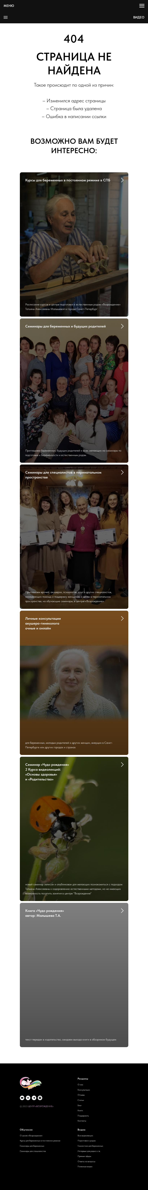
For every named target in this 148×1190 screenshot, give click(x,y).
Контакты (82, 1120)
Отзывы (81, 1095)
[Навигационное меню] (141, 6)
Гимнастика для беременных (90, 1146)
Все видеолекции (85, 1135)
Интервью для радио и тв (89, 1151)
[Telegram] (34, 1098)
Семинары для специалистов (33, 1151)
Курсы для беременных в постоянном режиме (40, 1140)
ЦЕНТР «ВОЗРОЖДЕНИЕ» (40, 1106)
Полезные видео (85, 1166)
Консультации (84, 1090)
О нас (80, 1084)
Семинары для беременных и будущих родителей (65, 326)
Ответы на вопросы (86, 1161)
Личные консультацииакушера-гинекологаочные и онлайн (43, 623)
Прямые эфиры (84, 1156)
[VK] (28, 1098)
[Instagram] (40, 1098)
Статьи (81, 1100)
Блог (80, 1105)
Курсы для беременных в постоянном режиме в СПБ (67, 180)
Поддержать (83, 1115)
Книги (80, 1110)
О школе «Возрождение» (31, 1135)
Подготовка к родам (87, 1140)
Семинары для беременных (32, 1146)
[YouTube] (22, 1098)
